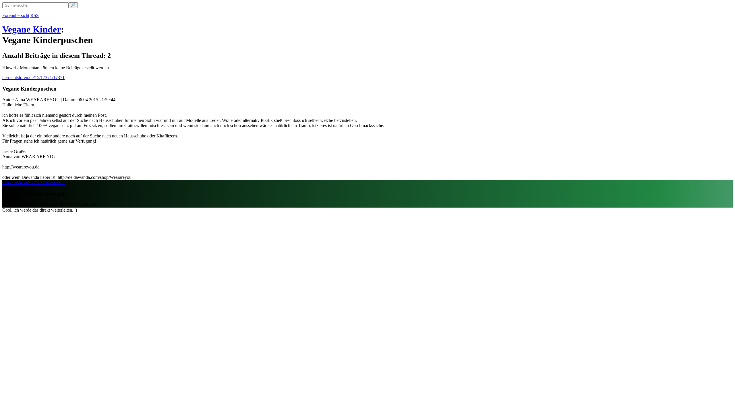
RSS (34, 15)
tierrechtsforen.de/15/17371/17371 (33, 77)
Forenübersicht (15, 15)
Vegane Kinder (31, 29)
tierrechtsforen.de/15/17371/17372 (33, 182)
